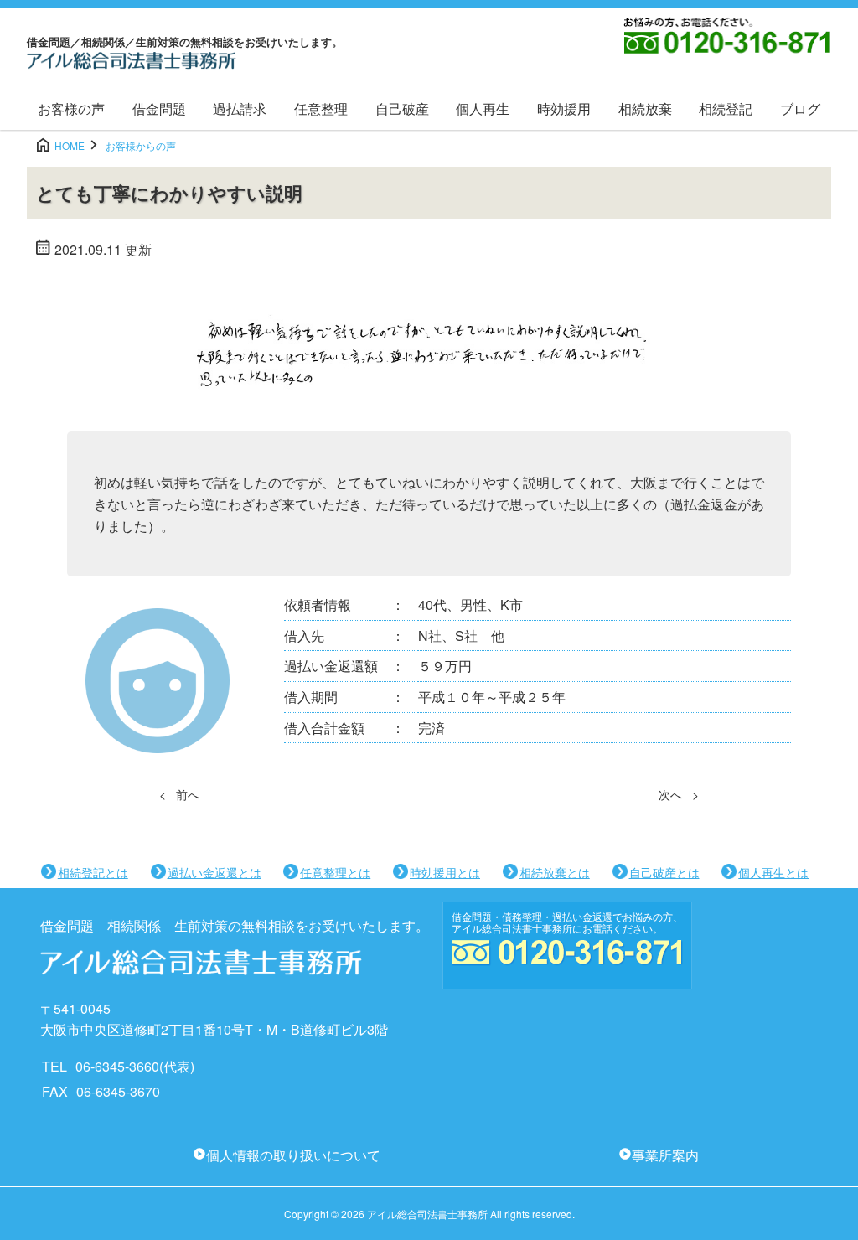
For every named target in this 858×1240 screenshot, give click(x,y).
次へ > (679, 794)
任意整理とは (335, 872)
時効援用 (564, 108)
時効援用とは (445, 872)
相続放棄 (645, 108)
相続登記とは (93, 872)
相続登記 (725, 108)
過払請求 (239, 108)
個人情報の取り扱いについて (293, 1155)
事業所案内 (665, 1155)
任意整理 (321, 108)
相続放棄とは (554, 872)
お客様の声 (71, 108)
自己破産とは (664, 872)
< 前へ (179, 794)
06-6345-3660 (117, 1066)
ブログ (800, 108)
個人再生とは (773, 872)
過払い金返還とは (214, 872)
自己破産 (402, 108)
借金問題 (159, 108)
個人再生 (482, 108)
